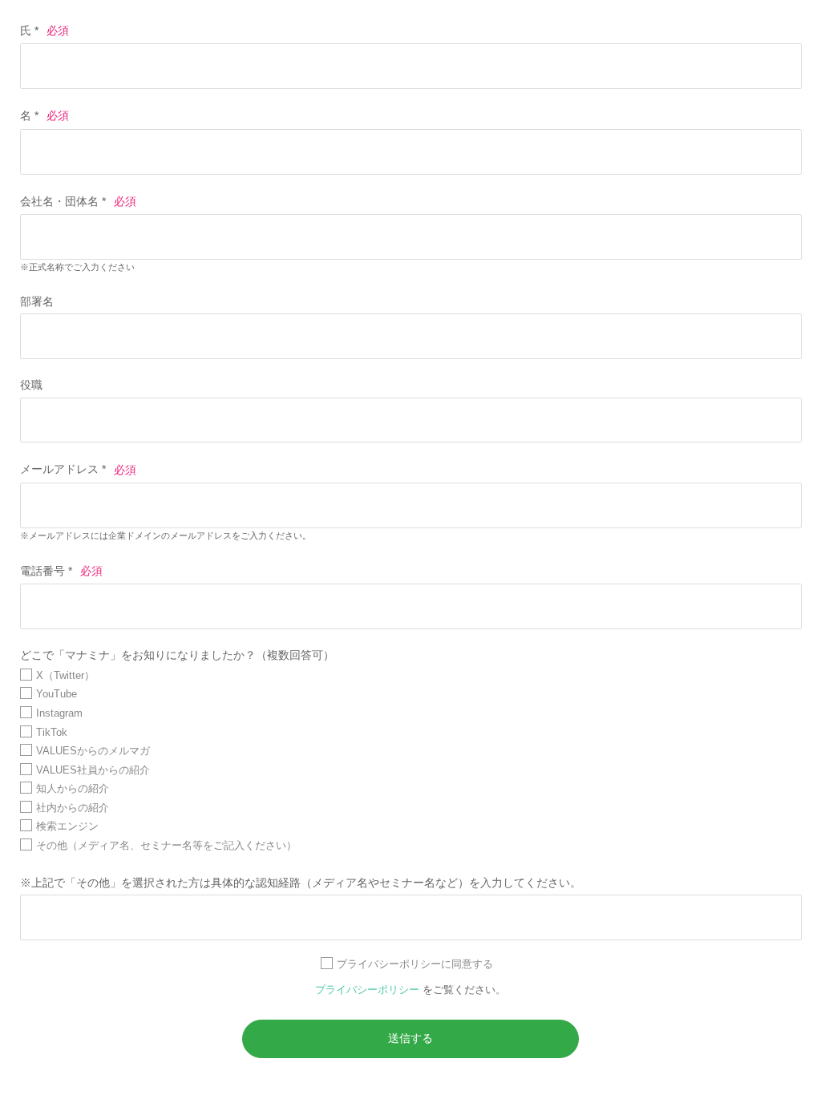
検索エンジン (67, 826)
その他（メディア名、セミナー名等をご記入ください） (166, 845)
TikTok (51, 732)
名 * (29, 115)
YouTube (56, 694)
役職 (31, 384)
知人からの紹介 (72, 788)
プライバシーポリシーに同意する (415, 964)
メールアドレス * (63, 469)
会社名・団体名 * (63, 201)
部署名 (37, 301)
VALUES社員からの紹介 (93, 770)
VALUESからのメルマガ (93, 751)
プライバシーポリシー (369, 990)
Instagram (59, 713)
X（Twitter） (65, 675)
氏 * (29, 30)
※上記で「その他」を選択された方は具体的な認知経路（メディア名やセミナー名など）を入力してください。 (300, 882)
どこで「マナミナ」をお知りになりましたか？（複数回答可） (177, 655)
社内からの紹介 (72, 808)
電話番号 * (46, 570)
